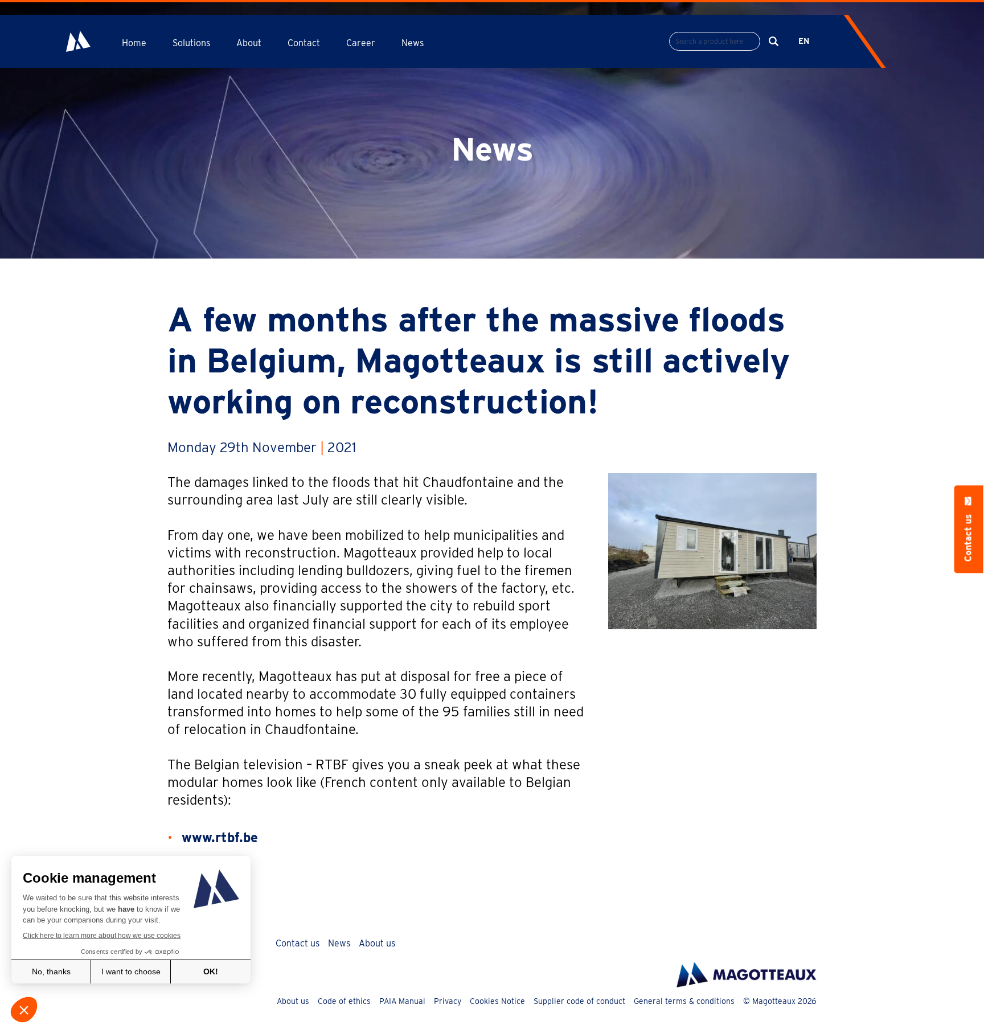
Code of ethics (344, 1001)
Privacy (447, 1001)
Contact (304, 43)
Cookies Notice (497, 1001)
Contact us (297, 943)
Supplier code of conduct (579, 1001)
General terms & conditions (684, 1001)
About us (377, 943)
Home (134, 43)
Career (360, 43)
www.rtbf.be (220, 837)
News (412, 43)
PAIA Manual (402, 1001)
